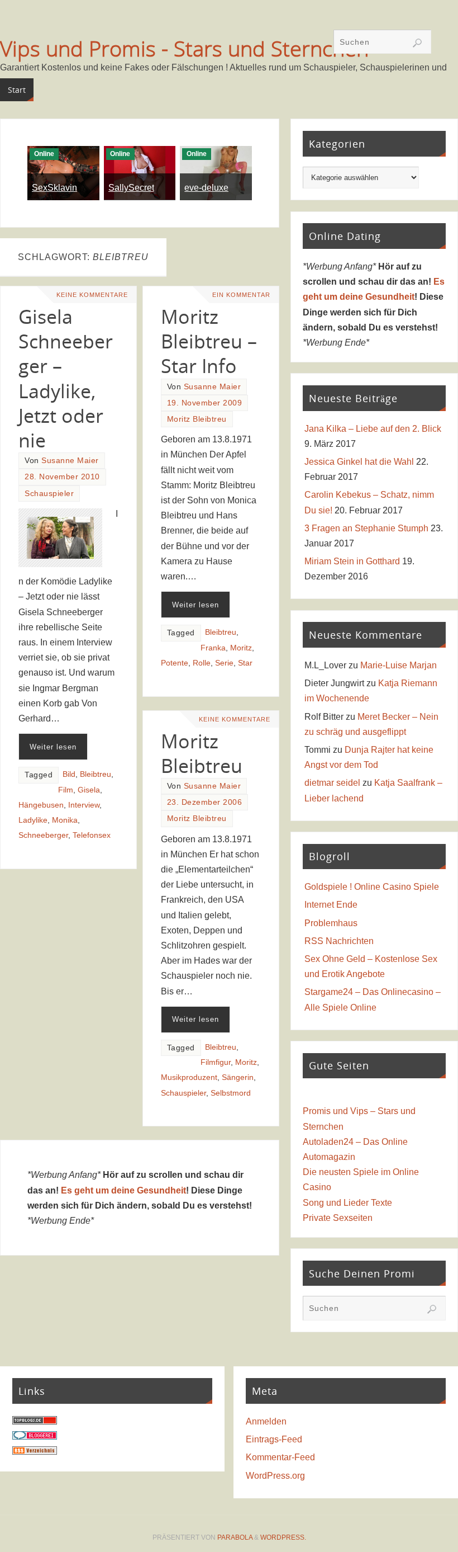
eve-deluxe (206, 187)
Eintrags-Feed (274, 1439)
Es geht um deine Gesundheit (123, 1190)
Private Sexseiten (338, 1218)
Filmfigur (216, 1062)
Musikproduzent (189, 1077)
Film (65, 790)
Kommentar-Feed (280, 1457)
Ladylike (32, 820)
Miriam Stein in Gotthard (352, 561)
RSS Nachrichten (339, 941)
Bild (69, 774)
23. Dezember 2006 (204, 802)
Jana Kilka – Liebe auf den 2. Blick (372, 428)
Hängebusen (41, 805)
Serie (224, 663)
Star (245, 663)
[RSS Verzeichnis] (34, 1451)
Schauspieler (49, 493)
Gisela (89, 790)
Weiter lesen (53, 747)
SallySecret (131, 187)
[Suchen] (417, 43)
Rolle (202, 663)
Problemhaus (330, 923)
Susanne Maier (70, 460)
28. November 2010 (62, 477)
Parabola (234, 1537)
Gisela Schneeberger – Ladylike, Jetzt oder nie (65, 378)
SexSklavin (54, 187)
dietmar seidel (332, 782)
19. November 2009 (204, 403)
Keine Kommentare (92, 294)
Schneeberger (43, 835)
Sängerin (238, 1077)
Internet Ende (330, 904)
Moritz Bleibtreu (197, 419)
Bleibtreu (95, 774)
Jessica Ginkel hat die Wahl (359, 461)
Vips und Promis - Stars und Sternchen (184, 48)
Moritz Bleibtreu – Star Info (209, 341)
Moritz (241, 648)
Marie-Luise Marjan (398, 665)
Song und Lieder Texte (347, 1202)
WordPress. (283, 1537)
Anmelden (266, 1421)
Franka (213, 648)
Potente (174, 663)
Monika (65, 820)
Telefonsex (92, 835)
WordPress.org (275, 1475)
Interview (83, 805)
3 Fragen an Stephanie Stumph (366, 528)
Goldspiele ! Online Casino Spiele (371, 886)
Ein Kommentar (241, 294)
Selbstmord (231, 1093)
